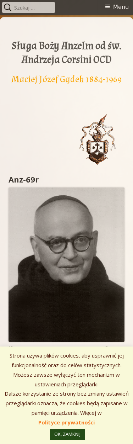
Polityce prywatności (66, 422)
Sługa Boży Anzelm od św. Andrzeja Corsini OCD (66, 53)
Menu (121, 7)
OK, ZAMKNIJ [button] (67, 434)
